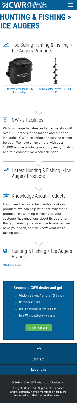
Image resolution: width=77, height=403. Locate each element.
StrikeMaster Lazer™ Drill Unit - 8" (55, 90)
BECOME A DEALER (38, 327)
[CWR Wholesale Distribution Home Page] (24, 5)
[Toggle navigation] (70, 5)
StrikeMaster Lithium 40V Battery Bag (19, 90)
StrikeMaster (12, 265)
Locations (38, 369)
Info (39, 349)
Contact (39, 359)
